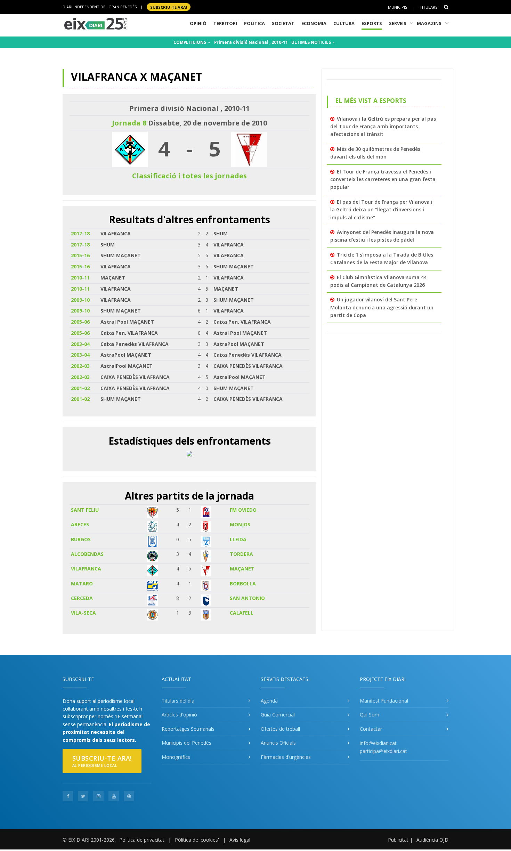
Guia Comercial (278, 714)
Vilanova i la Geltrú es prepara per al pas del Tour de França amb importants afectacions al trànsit (383, 126)
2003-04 (80, 344)
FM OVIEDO (243, 509)
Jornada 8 (129, 123)
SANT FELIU (85, 509)
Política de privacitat (141, 839)
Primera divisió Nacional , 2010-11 (251, 42)
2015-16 (80, 255)
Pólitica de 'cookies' (197, 839)
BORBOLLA (243, 583)
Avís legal (239, 839)
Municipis (397, 7)
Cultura (344, 23)
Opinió (198, 23)
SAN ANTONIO (247, 598)
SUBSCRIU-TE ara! (168, 6)
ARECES (80, 524)
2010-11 (80, 277)
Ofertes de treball (280, 729)
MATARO (82, 583)
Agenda (269, 700)
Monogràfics (176, 757)
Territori (225, 23)
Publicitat (398, 839)
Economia (313, 23)
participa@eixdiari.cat (383, 751)
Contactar (371, 729)
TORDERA (241, 554)
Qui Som (369, 714)
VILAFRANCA (86, 568)
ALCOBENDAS (87, 554)
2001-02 (80, 388)
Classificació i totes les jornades (189, 175)
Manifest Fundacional (384, 700)
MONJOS (240, 524)
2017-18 (80, 233)
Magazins (429, 23)
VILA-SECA (83, 612)
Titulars (428, 7)
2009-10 (80, 300)
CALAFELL (241, 612)
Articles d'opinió (179, 714)
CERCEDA (82, 598)
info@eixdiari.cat (378, 743)
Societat (283, 23)
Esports (372, 23)
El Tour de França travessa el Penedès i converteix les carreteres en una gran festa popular (383, 179)
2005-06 (80, 321)
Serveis (397, 23)
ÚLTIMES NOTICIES (311, 42)
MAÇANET (242, 568)
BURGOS (81, 539)
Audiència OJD (432, 839)
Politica (254, 23)
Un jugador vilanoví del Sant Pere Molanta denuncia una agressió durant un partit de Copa (381, 307)
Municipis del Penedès (186, 742)
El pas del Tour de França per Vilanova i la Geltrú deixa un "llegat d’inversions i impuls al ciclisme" (381, 209)
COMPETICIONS (190, 42)
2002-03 (80, 366)
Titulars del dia (178, 700)
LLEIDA (238, 539)
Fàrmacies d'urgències (286, 757)
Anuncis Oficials (278, 742)
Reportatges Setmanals (188, 729)
